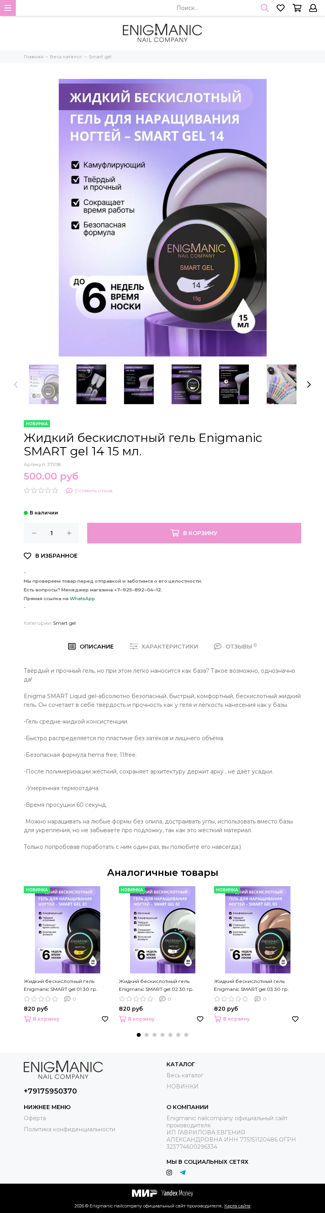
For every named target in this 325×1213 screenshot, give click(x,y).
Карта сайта (237, 1206)
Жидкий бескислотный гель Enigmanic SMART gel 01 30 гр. (61, 985)
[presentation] (16, 384)
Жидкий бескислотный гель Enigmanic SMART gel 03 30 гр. (251, 985)
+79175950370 (50, 1091)
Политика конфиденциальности (69, 1129)
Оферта (35, 1118)
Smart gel (64, 623)
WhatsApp (82, 598)
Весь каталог (184, 1075)
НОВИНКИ (182, 1086)
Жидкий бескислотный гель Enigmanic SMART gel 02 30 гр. (156, 985)
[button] (139, 1035)
